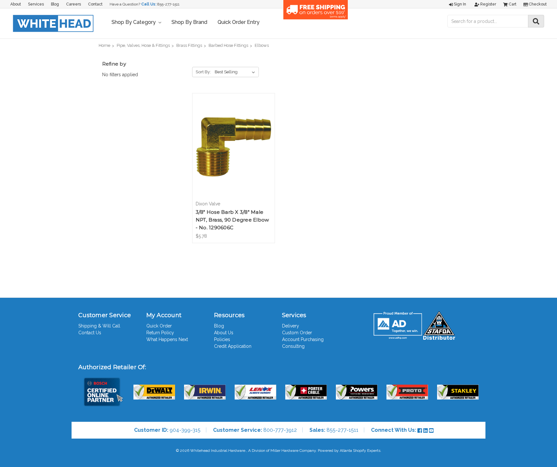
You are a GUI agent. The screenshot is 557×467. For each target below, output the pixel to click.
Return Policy (160, 332)
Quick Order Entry (238, 22)
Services (36, 4)
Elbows (262, 45)
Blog (55, 4)
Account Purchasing (303, 339)
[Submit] (536, 21)
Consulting (293, 346)
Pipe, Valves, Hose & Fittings (143, 45)
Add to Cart (233, 152)
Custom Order (297, 332)
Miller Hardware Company (293, 450)
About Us (223, 332)
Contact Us (89, 332)
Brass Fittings (189, 45)
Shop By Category (134, 22)
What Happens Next (167, 339)
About (15, 4)
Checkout (537, 4)
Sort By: (203, 71)
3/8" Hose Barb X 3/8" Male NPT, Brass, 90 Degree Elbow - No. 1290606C (232, 220)
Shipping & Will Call (99, 325)
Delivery (290, 325)
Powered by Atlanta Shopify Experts (349, 450)
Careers (73, 4)
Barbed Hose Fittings (228, 45)
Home (104, 45)
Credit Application (232, 346)
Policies (222, 339)
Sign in (459, 4)
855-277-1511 (168, 4)
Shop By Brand (189, 22)
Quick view (233, 141)
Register (487, 4)
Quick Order (159, 325)
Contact (95, 4)
